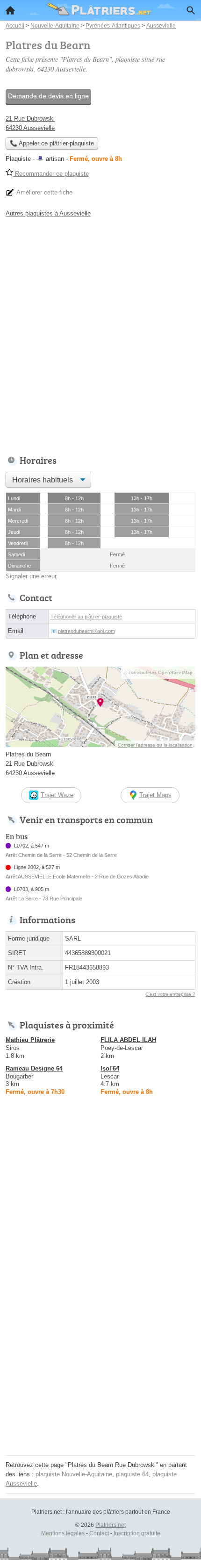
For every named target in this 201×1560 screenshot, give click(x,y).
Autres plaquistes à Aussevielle (48, 213)
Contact (99, 1533)
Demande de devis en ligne (48, 96)
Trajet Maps (155, 794)
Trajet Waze (57, 794)
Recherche (190, 10)
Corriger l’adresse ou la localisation (155, 745)
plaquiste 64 (132, 1474)
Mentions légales (63, 1533)
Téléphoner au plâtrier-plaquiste (86, 616)
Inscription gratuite (137, 1533)
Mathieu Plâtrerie (30, 1039)
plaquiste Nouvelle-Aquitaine (74, 1474)
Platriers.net (110, 1525)
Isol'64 (109, 1068)
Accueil (10, 10)
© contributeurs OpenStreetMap (158, 672)
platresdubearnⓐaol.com (86, 631)
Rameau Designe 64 (34, 1068)
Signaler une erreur (31, 576)
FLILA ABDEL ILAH (128, 1039)
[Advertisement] (100, 333)
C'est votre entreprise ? (170, 994)
